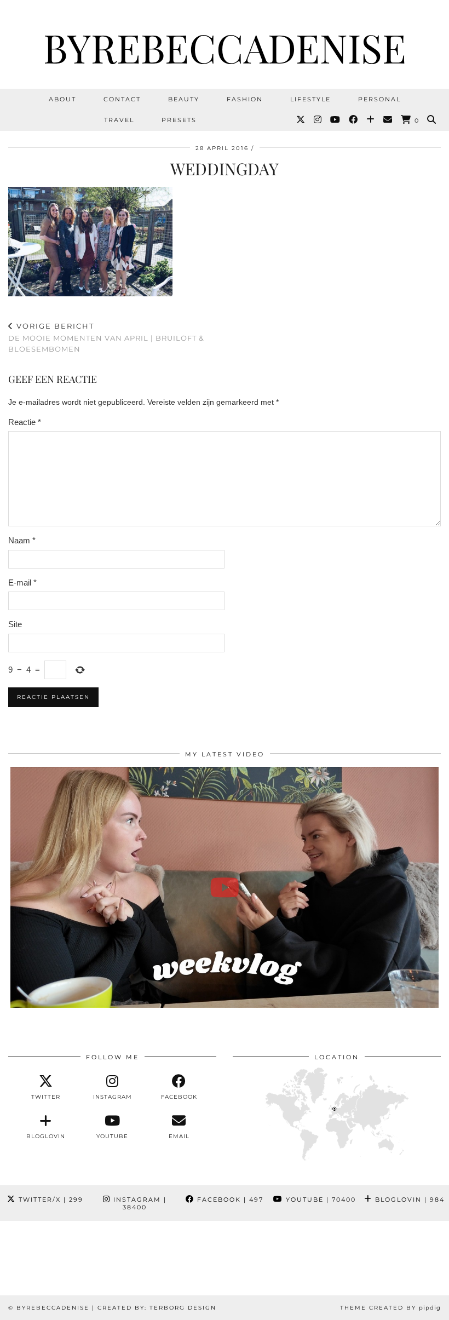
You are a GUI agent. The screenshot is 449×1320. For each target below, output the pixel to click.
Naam (22, 540)
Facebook (228, 1199)
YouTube (319, 1199)
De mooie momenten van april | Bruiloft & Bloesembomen (106, 337)
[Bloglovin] (371, 120)
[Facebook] (354, 120)
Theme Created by (390, 1307)
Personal (379, 99)
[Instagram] (318, 120)
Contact (122, 99)
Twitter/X (49, 1199)
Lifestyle (310, 99)
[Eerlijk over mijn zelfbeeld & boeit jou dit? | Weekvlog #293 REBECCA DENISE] (224, 887)
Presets (179, 120)
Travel (119, 120)
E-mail (22, 582)
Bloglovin (408, 1199)
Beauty (183, 99)
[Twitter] (301, 120)
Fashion (245, 99)
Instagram (138, 1203)
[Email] (388, 120)
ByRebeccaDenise (224, 47)
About (62, 99)
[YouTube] (335, 120)
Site (15, 624)
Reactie (24, 422)
